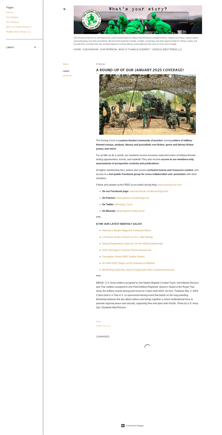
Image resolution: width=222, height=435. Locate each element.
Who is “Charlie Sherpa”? (134, 49)
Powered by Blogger (135, 425)
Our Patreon (108, 49)
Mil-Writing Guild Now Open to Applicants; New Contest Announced (138, 269)
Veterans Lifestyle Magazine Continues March (126, 230)
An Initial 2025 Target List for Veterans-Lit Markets (128, 263)
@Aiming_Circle (124, 204)
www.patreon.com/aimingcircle (132, 198)
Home (77, 49)
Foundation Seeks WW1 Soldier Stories (123, 256)
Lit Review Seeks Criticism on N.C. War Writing (127, 237)
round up (67, 75)
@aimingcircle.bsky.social (131, 211)
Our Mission (90, 49)
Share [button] (66, 64)
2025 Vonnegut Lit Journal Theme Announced (126, 250)
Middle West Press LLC (167, 49)
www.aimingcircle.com (170, 184)
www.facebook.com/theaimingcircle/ (149, 191)
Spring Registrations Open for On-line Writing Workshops (132, 243)
